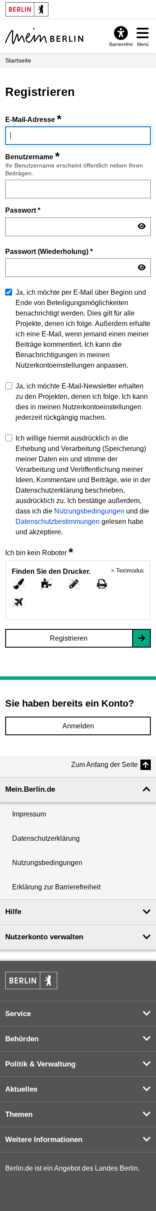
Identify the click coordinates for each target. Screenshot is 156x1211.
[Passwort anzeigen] (142, 226)
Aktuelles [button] (21, 1089)
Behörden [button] (22, 1039)
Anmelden (78, 726)
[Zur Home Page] (44, 36)
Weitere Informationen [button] (43, 1139)
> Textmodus (127, 570)
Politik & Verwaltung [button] (40, 1064)
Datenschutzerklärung (46, 838)
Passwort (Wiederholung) (49, 251)
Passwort (22, 210)
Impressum (29, 814)
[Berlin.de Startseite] (31, 980)
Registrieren (69, 638)
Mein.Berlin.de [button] (30, 789)
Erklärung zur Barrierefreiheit (56, 887)
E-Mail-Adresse (33, 119)
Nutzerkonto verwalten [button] (44, 937)
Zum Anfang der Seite (104, 764)
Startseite (18, 60)
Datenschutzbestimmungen (58, 521)
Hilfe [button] (13, 912)
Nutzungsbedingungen (89, 511)
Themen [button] (18, 1114)
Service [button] (18, 1014)
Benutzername (32, 157)
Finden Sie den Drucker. (51, 571)
